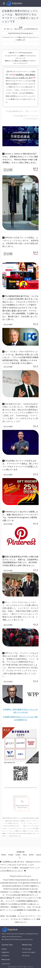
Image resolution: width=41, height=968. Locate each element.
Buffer (31, 855)
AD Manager (26, 949)
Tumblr (18, 855)
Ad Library (26, 955)
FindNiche (5, 955)
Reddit (10, 855)
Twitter (3, 855)
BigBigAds (5, 952)
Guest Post (6, 964)
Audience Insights (28, 952)
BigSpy (4, 949)
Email (25, 855)
